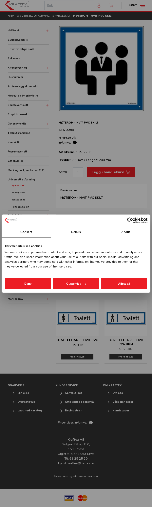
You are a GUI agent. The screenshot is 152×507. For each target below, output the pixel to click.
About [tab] (125, 231)
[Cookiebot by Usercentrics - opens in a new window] (130, 220)
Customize (73, 283)
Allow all (124, 283)
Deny (27, 283)
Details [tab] (76, 231)
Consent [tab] (26, 231)
